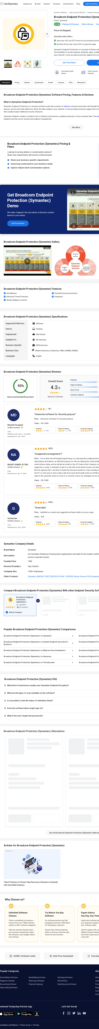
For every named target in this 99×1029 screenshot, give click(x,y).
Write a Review (87, 24)
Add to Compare (15, 612)
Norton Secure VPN (82, 576)
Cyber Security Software (77, 12)
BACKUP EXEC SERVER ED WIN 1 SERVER (55, 576)
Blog (78, 4)
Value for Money (76, 385)
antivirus (67, 106)
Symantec (63, 20)
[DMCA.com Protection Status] (36, 1016)
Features (73, 380)
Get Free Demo (69, 62)
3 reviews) (24, 607)
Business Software (60, 12)
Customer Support (77, 395)
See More (76, 127)
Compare (56, 4)
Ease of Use (74, 390)
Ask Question (68, 4)
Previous (3, 260)
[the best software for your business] (9, 5)
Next (47, 33)
